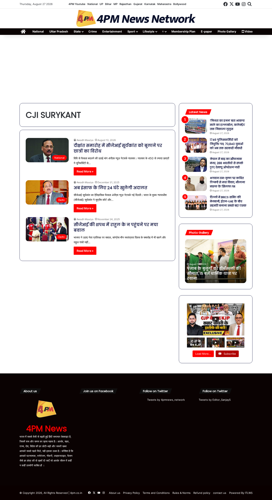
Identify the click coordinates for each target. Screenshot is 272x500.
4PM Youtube (76, 4)
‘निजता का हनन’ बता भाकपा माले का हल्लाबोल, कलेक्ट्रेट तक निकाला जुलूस (227, 125)
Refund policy (201, 492)
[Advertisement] (136, 69)
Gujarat (137, 4)
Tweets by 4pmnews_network (166, 399)
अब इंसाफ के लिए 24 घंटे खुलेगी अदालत (110, 188)
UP (101, 4)
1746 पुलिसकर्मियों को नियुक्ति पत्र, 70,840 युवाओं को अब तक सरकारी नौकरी (226, 144)
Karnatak (149, 4)
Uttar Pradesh (58, 31)
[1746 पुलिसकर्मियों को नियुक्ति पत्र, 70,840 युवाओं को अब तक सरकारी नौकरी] (196, 145)
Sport (131, 31)
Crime (92, 31)
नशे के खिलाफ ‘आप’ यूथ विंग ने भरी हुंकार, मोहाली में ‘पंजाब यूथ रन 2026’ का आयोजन (213, 273)
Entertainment (112, 31)
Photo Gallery (227, 31)
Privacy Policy (131, 492)
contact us (219, 492)
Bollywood (179, 4)
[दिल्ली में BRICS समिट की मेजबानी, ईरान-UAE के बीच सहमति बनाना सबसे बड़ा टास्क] (196, 202)
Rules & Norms (181, 492)
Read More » (85, 171)
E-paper (206, 31)
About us (114, 492)
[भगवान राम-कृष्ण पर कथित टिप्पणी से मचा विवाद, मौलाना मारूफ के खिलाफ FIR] (196, 183)
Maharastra (164, 4)
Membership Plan (183, 31)
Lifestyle (148, 31)
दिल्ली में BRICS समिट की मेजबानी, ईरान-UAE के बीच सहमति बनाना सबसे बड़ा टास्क (228, 201)
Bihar (108, 4)
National (92, 4)
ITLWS (248, 492)
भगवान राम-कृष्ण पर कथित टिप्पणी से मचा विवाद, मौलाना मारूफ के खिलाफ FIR (227, 182)
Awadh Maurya (85, 140)
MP (115, 4)
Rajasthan (125, 4)
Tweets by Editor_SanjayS (215, 399)
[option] (215, 261)
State (77, 31)
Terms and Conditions (156, 492)
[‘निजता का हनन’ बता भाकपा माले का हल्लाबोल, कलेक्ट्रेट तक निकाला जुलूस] (196, 126)
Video (248, 31)
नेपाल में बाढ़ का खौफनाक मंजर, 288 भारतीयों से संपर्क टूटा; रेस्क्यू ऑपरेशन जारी (226, 163)
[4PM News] (136, 18)
